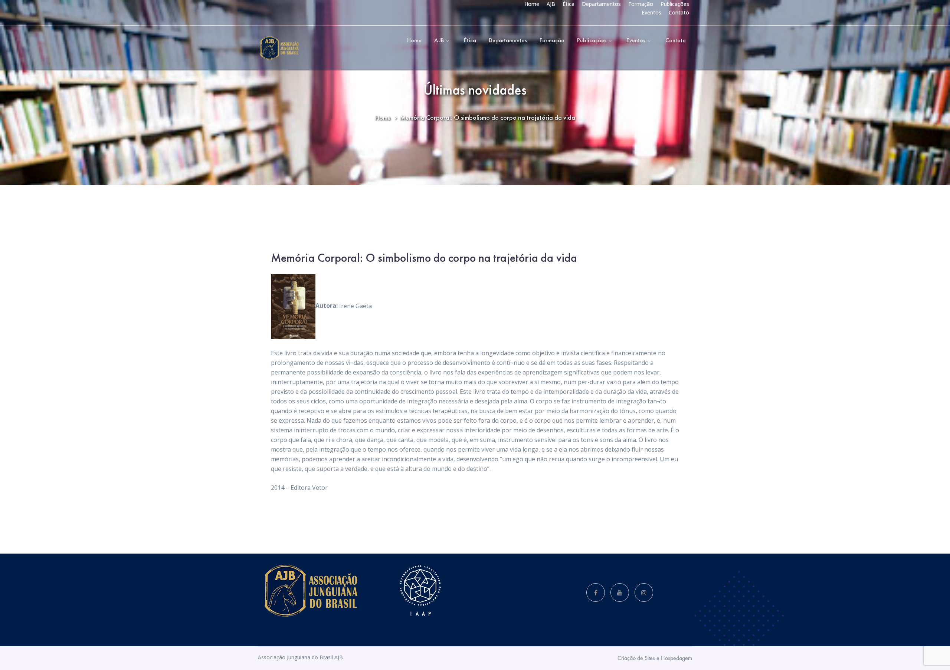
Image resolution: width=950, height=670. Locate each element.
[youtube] (619, 592)
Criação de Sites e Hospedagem (655, 658)
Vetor (320, 487)
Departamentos (601, 3)
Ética (568, 3)
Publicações (675, 3)
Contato (679, 12)
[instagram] (644, 592)
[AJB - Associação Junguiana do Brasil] (279, 47)
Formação (640, 3)
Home (531, 3)
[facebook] (595, 592)
